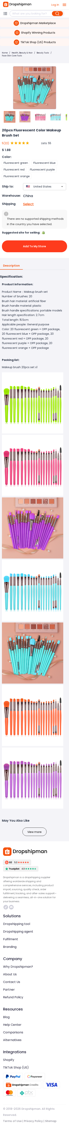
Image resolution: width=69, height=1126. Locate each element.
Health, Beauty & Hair (22, 52)
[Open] (62, 186)
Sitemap (51, 1121)
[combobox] (39, 186)
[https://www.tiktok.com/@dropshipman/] (5, 907)
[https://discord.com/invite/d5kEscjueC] (11, 907)
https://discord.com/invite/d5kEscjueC (12, 907)
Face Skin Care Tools (12, 55)
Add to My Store (34, 246)
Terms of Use (12, 1121)
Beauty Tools (43, 52)
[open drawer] (64, 5)
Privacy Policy (33, 1121)
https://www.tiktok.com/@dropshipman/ (6, 907)
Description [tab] (11, 266)
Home (5, 52)
